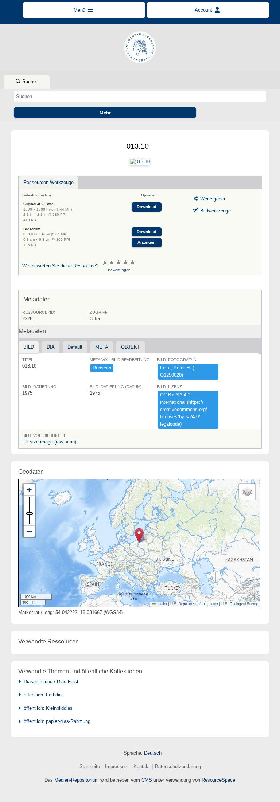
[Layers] (247, 492)
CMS (146, 780)
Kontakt (141, 766)
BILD (28, 347)
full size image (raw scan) (49, 442)
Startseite (89, 766)
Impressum (117, 766)
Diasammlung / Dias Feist (49, 681)
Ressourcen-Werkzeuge (48, 182)
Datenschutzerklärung (178, 766)
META (101, 347)
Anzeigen (146, 242)
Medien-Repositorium (76, 780)
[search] (140, 96)
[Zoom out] (29, 531)
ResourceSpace (218, 780)
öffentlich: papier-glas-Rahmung (55, 721)
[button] (139, 535)
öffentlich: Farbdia (41, 694)
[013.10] (140, 162)
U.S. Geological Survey (239, 603)
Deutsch (153, 753)
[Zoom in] (29, 490)
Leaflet (161, 603)
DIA (51, 347)
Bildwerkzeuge (215, 211)
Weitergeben (212, 199)
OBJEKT (130, 347)
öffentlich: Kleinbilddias (47, 708)
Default (74, 347)
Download (146, 206)
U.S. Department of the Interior (194, 603)
